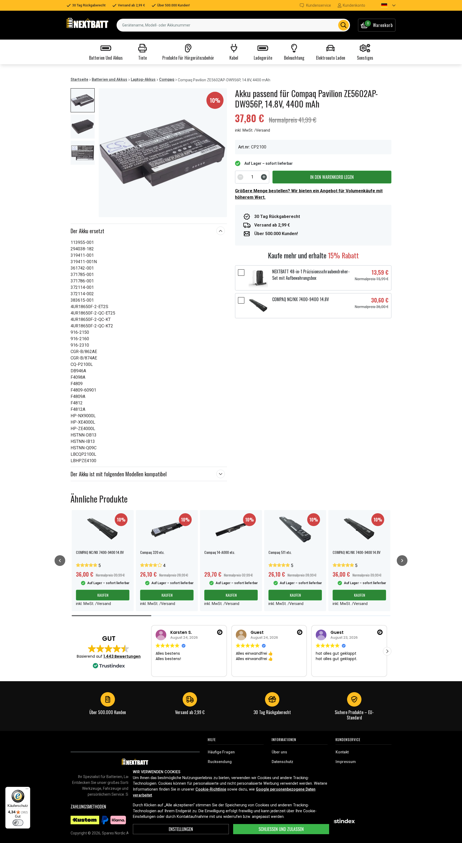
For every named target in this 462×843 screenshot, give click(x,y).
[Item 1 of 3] (163, 153)
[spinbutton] (252, 177)
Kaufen (102, 595)
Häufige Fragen (221, 752)
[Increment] (264, 177)
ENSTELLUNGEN (181, 829)
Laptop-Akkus (143, 79)
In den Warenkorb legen (332, 177)
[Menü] (27, 790)
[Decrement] (240, 177)
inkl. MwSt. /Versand (252, 130)
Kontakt (342, 752)
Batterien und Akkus (109, 79)
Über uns (279, 752)
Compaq (166, 79)
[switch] (18, 822)
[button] (383, 5)
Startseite (79, 79)
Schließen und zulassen (281, 829)
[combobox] (233, 25)
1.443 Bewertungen (122, 656)
